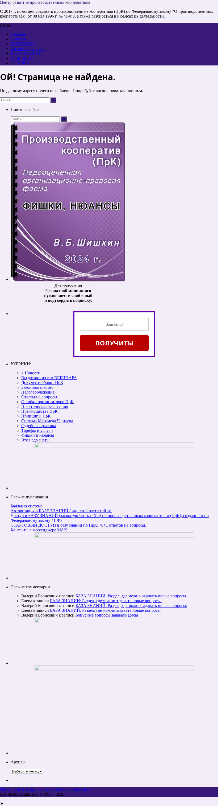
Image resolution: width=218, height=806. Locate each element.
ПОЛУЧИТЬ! (114, 342)
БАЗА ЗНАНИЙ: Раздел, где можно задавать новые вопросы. (131, 596)
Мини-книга (22, 58)
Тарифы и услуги (37, 430)
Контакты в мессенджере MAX (39, 530)
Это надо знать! (35, 440)
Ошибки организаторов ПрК (47, 401)
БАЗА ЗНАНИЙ (26, 53)
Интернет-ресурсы (27, 48)
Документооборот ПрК (42, 382)
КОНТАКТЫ (23, 44)
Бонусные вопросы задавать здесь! (107, 615)
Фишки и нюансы (37, 435)
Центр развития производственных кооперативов (45, 2)
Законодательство (37, 387)
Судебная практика (38, 425)
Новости (18, 39)
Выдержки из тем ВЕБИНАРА (49, 377)
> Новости (30, 373)
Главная (18, 34)
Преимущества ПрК (39, 411)
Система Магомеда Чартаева (47, 421)
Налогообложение (37, 392)
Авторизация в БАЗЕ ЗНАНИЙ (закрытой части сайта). (61, 511)
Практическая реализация (44, 406)
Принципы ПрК (36, 416)
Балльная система (27, 506)
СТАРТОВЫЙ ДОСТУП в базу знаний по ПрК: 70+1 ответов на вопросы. (78, 525)
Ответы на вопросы (39, 397)
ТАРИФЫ (20, 63)
